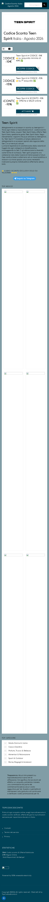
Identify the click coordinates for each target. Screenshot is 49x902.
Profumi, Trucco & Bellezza (17, 751)
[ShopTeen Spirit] (24, 22)
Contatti (7, 828)
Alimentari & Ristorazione (17, 754)
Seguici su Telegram (26, 178)
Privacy (7, 836)
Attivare (27, 111)
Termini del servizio (11, 832)
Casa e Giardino (13, 747)
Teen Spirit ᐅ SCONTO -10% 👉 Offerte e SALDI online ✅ (29, 100)
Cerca (44, 4)
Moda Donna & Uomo (16, 743)
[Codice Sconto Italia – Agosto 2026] (13, 4)
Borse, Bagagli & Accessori (18, 762)
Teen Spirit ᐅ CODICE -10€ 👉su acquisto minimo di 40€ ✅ (29, 58)
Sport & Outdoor (13, 758)
